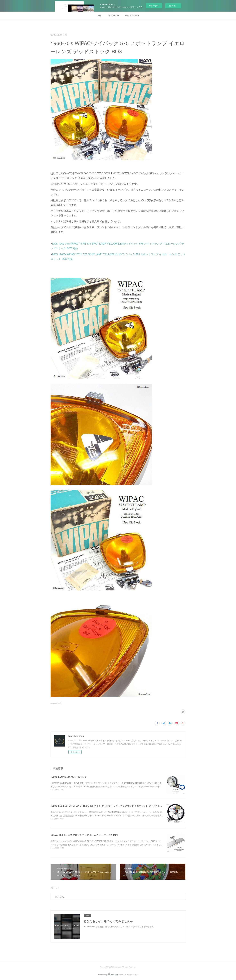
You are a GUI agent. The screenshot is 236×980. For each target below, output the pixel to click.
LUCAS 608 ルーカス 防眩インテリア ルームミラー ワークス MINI (84, 834)
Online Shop (113, 15)
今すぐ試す (154, 5)
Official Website (132, 15)
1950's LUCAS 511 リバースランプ (69, 776)
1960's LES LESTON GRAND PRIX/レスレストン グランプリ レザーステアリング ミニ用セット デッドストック (107, 805)
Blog (99, 15)
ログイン (173, 5)
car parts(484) (56, 703)
